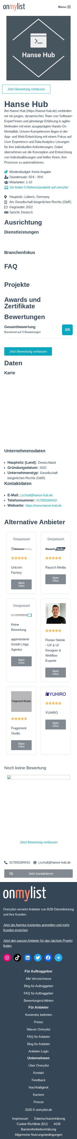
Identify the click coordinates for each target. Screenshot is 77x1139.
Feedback (39, 1080)
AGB (57, 1124)
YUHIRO (51, 712)
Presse (39, 1102)
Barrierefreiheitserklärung (38, 1129)
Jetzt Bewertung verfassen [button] (26, 89)
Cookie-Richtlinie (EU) (32, 1124)
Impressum (20, 1118)
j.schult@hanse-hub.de (37, 495)
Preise (38, 1022)
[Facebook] (48, 958)
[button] (21, 584)
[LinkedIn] (27, 958)
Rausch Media (55, 567)
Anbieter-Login (38, 1051)
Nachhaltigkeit (38, 1087)
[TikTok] (17, 958)
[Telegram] (58, 958)
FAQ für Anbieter (38, 1036)
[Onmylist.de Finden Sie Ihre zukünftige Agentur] (14, 7)
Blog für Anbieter (38, 1044)
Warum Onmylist (38, 1029)
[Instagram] (7, 958)
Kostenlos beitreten (38, 1015)
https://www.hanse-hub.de (43, 505)
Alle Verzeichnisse (38, 978)
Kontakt (38, 1073)
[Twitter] (38, 958)
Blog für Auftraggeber (38, 986)
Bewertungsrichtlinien (38, 1000)
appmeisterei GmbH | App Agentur (20, 644)
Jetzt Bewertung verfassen (38, 842)
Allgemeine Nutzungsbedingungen (38, 1134)
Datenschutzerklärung (49, 1118)
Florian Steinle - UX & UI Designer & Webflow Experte (55, 650)
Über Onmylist (38, 1065)
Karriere (38, 1094)
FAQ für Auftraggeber (38, 993)
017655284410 (46, 500)
